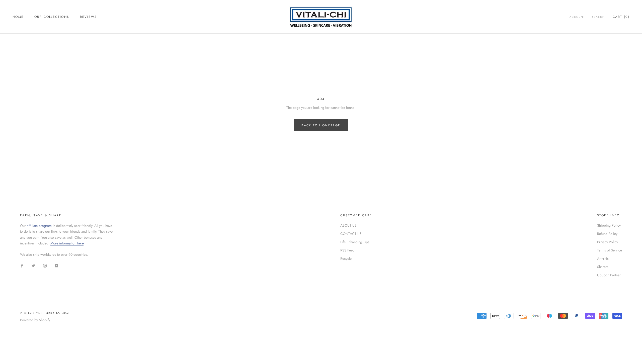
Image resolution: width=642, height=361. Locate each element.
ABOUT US (348, 225)
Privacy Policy (607, 241)
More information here (67, 243)
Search (598, 17)
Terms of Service (609, 250)
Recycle (346, 258)
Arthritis (603, 258)
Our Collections (51, 17)
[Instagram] (45, 265)
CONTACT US (351, 233)
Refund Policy (607, 233)
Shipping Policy (609, 225)
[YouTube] (56, 265)
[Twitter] (33, 265)
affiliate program (39, 225)
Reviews (88, 17)
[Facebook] (22, 265)
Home (18, 17)
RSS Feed (347, 250)
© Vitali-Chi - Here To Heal (45, 313)
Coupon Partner (609, 275)
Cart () (621, 17)
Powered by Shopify (35, 319)
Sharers (602, 266)
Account (577, 17)
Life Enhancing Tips (354, 241)
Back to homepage (320, 125)
